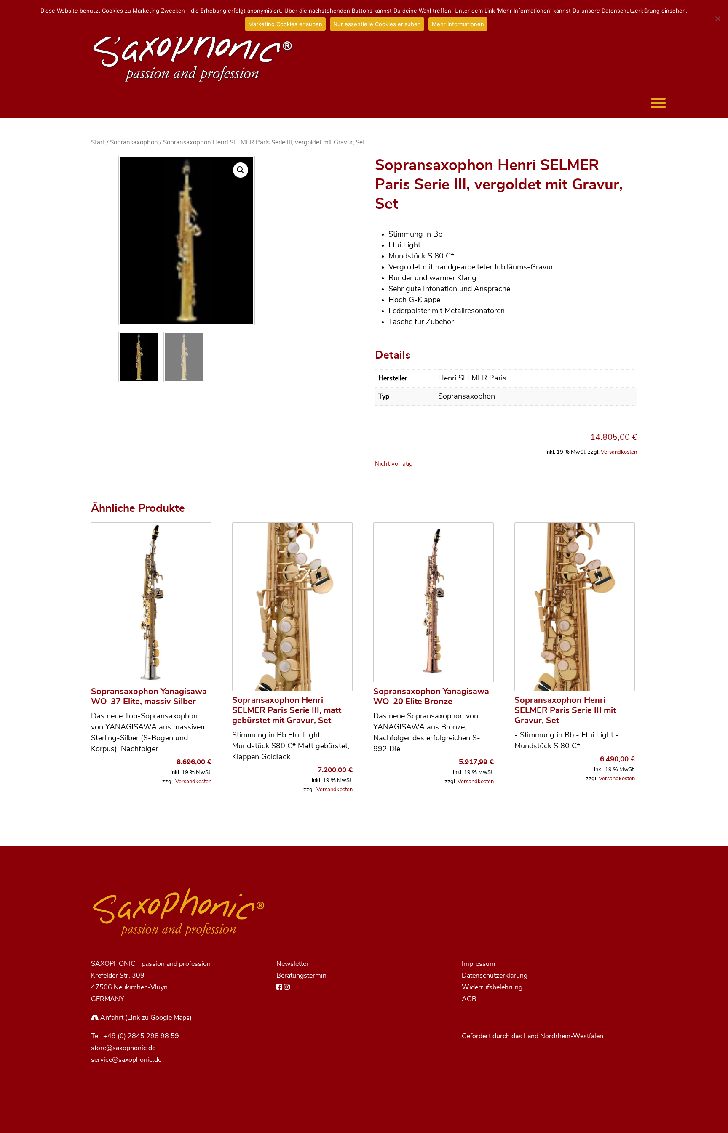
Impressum (478, 963)
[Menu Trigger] (658, 102)
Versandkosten (619, 452)
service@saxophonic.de (126, 1059)
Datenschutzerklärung (494, 975)
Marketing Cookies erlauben (285, 24)
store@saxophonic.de (123, 1048)
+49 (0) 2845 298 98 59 (141, 1036)
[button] (240, 170)
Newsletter (292, 963)
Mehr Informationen (458, 24)
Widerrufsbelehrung (492, 987)
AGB (469, 999)
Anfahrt (111, 1017)
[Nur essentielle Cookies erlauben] (717, 18)
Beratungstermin (301, 975)
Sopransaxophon (134, 142)
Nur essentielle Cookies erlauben (377, 24)
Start (98, 142)
